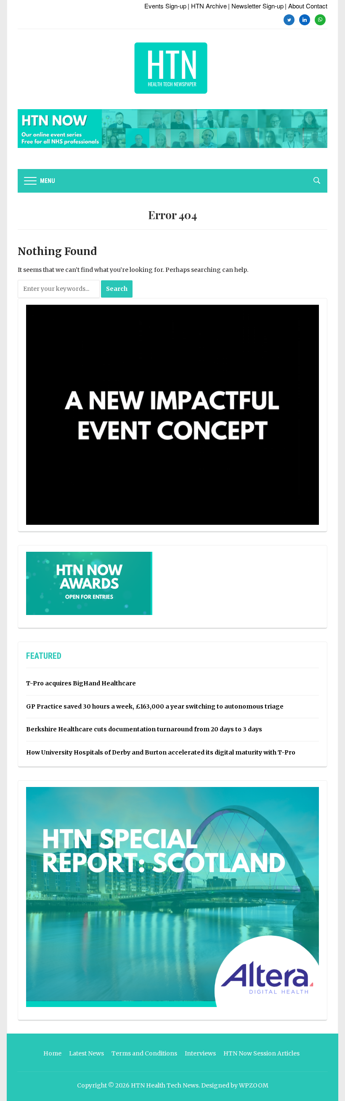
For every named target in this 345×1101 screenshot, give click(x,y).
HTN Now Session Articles (261, 1053)
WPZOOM (253, 1085)
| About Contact (306, 5)
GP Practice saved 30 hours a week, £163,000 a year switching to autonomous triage (155, 706)
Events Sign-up (165, 5)
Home (52, 1053)
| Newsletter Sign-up (256, 5)
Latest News (86, 1053)
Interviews (200, 1053)
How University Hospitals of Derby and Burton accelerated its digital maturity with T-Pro (160, 752)
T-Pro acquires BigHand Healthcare (81, 683)
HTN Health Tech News (165, 1085)
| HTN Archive (207, 5)
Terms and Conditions (144, 1053)
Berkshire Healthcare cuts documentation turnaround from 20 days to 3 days (144, 729)
